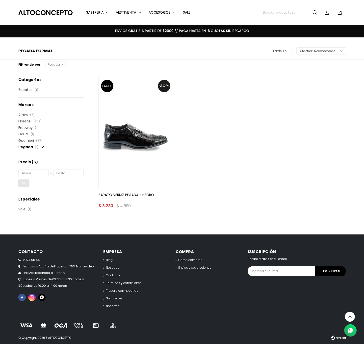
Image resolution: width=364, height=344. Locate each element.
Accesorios (160, 12)
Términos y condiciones (124, 283)
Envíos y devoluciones (194, 267)
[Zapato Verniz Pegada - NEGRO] (136, 133)
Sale (186, 12)
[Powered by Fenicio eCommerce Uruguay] (338, 338)
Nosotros (112, 267)
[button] (315, 13)
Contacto (113, 275)
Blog (109, 260)
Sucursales (114, 298)
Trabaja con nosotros (122, 290)
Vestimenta (126, 12)
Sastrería (95, 12)
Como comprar (190, 260)
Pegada (54, 64)
